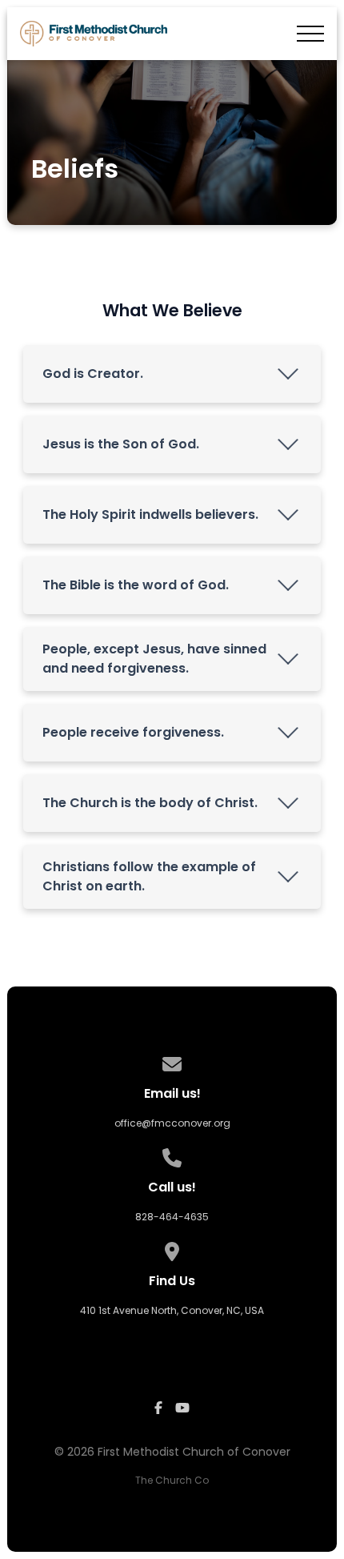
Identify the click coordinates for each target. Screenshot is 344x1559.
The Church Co (172, 1480)
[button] (310, 33)
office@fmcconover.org (172, 1123)
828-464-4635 (172, 1216)
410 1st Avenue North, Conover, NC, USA (172, 1310)
